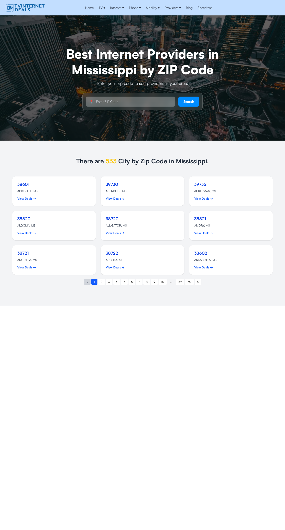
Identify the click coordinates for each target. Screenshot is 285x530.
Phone (135, 8)
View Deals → (26, 198)
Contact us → (266, 8)
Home (89, 8)
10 (162, 281)
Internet (117, 8)
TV (102, 8)
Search (188, 101)
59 (180, 281)
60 (189, 281)
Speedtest (205, 8)
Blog (189, 8)
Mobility (153, 8)
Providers (173, 8)
